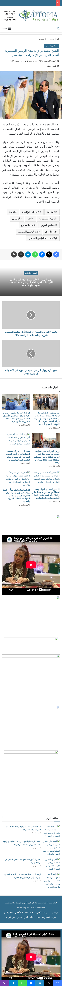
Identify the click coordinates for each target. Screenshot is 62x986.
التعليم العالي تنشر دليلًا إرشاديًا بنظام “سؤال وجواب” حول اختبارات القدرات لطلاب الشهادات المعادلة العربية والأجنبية (16, 496)
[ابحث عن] (58, 28)
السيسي (16, 218)
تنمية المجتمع (27, 225)
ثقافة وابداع (8, 912)
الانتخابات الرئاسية (31, 212)
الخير (29, 218)
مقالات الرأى (35, 917)
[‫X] (49, 254)
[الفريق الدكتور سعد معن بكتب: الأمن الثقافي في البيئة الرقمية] (51, 864)
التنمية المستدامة (47, 218)
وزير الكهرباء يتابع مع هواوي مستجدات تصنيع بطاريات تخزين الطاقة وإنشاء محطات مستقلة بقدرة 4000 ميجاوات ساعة (47, 457)
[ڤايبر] (4, 983)
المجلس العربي (48, 225)
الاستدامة (51, 212)
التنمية (12, 212)
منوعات (46, 912)
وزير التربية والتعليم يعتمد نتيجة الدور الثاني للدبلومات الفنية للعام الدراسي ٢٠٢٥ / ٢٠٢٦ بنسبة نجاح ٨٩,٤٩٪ (31, 282)
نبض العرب (10, 917)
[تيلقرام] (28, 254)
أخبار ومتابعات (42, 39)
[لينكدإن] (39, 983)
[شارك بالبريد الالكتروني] (21, 254)
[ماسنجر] (42, 254)
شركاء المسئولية (49, 917)
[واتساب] (35, 254)
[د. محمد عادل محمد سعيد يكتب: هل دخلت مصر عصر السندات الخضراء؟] (51, 831)
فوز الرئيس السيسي (28, 231)
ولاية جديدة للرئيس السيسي (42, 238)
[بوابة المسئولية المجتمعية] (31, 15)
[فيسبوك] (56, 254)
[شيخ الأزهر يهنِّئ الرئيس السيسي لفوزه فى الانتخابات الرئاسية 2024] (31, 353)
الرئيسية (53, 39)
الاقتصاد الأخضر (21, 912)
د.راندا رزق (50, 231)
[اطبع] (14, 254)
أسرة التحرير (22, 917)
